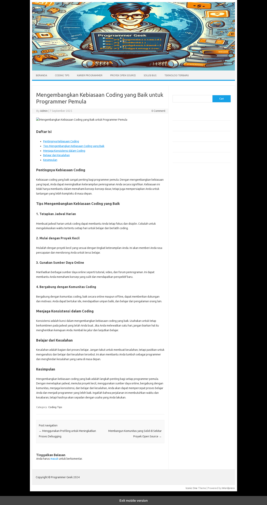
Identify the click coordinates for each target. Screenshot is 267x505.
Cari (175, 92)
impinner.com (182, 212)
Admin (44, 110)
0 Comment (158, 110)
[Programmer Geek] (133, 69)
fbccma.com (181, 186)
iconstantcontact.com (187, 208)
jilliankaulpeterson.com (188, 265)
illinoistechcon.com (185, 261)
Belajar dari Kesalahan (56, 155)
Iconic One (191, 488)
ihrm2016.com (183, 257)
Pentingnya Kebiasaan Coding (61, 141)
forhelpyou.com (184, 242)
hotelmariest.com (185, 201)
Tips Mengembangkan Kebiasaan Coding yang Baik (73, 146)
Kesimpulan (50, 159)
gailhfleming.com (184, 246)
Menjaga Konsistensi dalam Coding (64, 150)
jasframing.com (183, 216)
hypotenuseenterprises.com (191, 205)
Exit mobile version (133, 500)
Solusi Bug (150, 75)
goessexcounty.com (186, 193)
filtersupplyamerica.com (189, 190)
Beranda (41, 75)
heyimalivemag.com (186, 250)
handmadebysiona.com (188, 197)
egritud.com (182, 238)
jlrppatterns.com (184, 268)
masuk (54, 458)
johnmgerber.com (185, 272)
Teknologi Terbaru (176, 75)
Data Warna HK (181, 281)
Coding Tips (62, 75)
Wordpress (228, 488)
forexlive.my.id (183, 223)
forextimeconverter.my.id (189, 235)
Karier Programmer (89, 75)
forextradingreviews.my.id (190, 227)
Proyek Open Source (123, 75)
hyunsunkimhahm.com (187, 253)
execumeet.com (184, 182)
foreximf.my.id (183, 220)
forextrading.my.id (185, 231)
